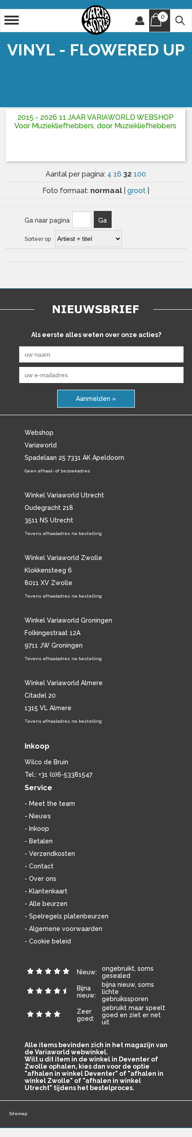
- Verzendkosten (50, 853)
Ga (102, 220)
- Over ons (40, 878)
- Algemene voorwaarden (63, 928)
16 (118, 174)
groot (137, 190)
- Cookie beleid (48, 941)
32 (128, 173)
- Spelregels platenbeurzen (67, 916)
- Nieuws (38, 816)
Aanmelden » (96, 398)
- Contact (39, 866)
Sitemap (18, 1113)
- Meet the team (50, 803)
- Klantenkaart (46, 891)
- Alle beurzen (46, 903)
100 (140, 174)
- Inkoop (37, 828)
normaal (107, 190)
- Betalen (39, 841)
